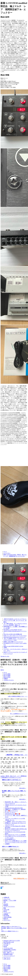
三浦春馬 (7, 843)
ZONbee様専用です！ (10, 839)
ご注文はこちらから (8, 680)
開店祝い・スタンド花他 (9, 900)
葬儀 (4, 908)
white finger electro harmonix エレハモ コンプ (14, 637)
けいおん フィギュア (10, 812)
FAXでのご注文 (7, 951)
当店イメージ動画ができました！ (10, 846)
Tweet (2, 886)
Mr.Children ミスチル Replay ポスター (12, 629)
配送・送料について (8, 952)
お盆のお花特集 (7, 917)
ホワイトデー (6, 920)
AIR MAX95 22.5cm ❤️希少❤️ (12, 814)
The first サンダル (5, 656)
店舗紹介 (5, 678)
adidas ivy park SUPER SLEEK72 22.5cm (13, 646)
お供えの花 (6, 909)
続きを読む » (22, 788)
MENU (2, 670)
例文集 (5, 946)
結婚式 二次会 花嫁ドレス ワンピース (13, 641)
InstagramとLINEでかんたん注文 (11, 940)
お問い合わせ (6, 958)
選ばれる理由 (6, 677)
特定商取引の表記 (8, 954)
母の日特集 (6, 915)
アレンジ (5, 903)
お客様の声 (6, 897)
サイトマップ (6, 957)
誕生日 (5, 911)
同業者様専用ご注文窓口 (9, 949)
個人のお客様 (6, 675)
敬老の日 (5, 918)
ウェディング (6, 912)
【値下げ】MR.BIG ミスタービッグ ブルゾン (14, 619)
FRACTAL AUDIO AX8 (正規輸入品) (12, 634)
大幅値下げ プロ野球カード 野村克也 (15, 809)
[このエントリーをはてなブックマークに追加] (1, 888)
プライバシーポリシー (9, 955)
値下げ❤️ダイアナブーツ (11, 810)
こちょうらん (6, 899)
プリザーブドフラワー (9, 906)
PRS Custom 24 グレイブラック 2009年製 (15, 834)
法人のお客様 (6, 674)
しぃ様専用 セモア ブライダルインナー (15, 821)
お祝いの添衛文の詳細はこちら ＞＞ (17, 696)
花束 (4, 902)
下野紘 (5, 647)
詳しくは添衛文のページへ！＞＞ (18, 713)
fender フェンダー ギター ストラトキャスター (15, 635)
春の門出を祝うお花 (8, 942)
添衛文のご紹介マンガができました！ (12, 779)
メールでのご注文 (8, 948)
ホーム (5, 672)
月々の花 (5, 945)
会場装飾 (5, 914)
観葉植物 (5, 905)
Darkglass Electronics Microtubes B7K (14, 808)
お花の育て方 (6, 943)
